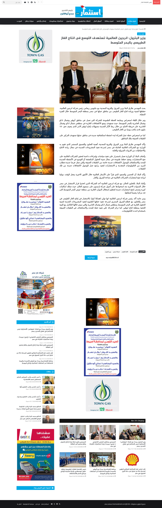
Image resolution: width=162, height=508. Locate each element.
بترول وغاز (132, 21)
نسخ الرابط (91, 257)
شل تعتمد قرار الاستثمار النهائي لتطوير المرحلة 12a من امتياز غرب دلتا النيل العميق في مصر (132, 471)
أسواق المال (97, 21)
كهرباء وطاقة (109, 21)
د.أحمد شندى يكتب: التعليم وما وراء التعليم (29, 398)
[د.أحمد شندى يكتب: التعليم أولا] (48, 390)
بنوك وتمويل (70, 21)
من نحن (37, 504)
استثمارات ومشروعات (56, 21)
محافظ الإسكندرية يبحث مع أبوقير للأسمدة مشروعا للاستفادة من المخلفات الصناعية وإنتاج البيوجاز (103, 471)
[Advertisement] (102, 282)
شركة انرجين (116, 251)
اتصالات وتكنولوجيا (84, 21)
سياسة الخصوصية (28, 504)
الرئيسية (142, 21)
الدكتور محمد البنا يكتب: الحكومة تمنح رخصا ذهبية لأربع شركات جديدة (29, 407)
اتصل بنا (19, 504)
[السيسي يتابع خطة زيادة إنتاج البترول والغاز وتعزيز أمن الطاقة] (73, 432)
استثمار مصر (141, 48)
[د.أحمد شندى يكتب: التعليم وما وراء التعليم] (48, 400)
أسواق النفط (121, 21)
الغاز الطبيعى (125, 251)
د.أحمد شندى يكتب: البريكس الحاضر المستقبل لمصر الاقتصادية (29, 378)
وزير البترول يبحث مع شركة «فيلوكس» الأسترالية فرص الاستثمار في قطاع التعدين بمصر (132, 444)
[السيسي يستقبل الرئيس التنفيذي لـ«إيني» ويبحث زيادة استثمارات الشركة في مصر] (102, 432)
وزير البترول (108, 251)
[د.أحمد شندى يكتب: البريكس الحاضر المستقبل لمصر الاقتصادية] (48, 380)
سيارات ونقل (29, 21)
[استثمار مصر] (81, 11)
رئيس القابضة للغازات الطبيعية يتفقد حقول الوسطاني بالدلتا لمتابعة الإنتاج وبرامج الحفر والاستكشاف (122, 2)
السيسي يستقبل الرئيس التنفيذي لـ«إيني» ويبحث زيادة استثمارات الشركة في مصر (102, 444)
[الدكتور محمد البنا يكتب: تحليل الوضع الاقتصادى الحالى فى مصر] (48, 419)
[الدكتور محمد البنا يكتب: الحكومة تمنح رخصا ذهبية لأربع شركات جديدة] (48, 409)
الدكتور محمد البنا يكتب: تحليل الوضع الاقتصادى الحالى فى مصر (30, 417)
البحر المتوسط (133, 251)
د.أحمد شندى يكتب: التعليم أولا (30, 387)
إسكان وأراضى (41, 21)
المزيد (20, 21)
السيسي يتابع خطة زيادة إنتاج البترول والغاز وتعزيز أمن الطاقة (73, 443)
